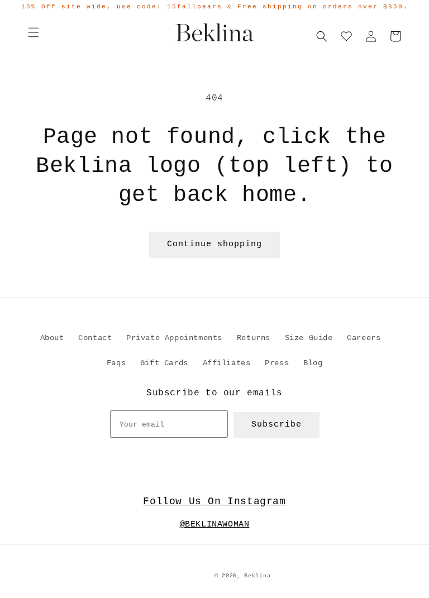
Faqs (116, 362)
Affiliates (227, 362)
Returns (253, 337)
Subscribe (276, 424)
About (52, 337)
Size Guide (309, 337)
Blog (312, 362)
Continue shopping (214, 244)
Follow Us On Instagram (214, 501)
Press (277, 362)
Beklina (257, 576)
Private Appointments (174, 337)
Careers (363, 337)
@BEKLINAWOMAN (215, 524)
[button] (33, 32)
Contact (95, 337)
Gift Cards (164, 362)
